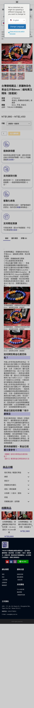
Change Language (17, 26)
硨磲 (6, 477)
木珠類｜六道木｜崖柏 (12, 493)
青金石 (4, 34)
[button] (17, 1)
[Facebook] (11, 561)
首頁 (3, 32)
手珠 (18, 105)
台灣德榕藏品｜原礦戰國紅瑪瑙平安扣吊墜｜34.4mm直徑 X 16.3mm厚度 (9, 527)
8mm (14, 105)
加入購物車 (14, 134)
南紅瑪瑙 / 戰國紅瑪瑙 (12, 473)
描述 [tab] (6, 238)
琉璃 (6, 497)
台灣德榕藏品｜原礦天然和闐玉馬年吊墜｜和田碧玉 (25, 524)
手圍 (3, 123)
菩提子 (6, 481)
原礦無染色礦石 (24, 100)
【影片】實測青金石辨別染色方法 (16, 459)
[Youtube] (7, 561)
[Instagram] (15, 561)
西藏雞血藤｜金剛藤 (12, 501)
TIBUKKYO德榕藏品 (14, 107)
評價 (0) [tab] (24, 238)
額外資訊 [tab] (14, 238)
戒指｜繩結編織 (10, 489)
